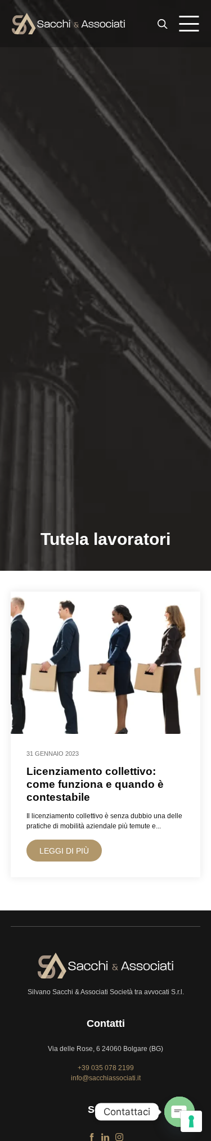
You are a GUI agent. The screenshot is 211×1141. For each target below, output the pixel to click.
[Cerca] (163, 24)
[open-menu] (189, 23)
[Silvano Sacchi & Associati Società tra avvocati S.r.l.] (68, 23)
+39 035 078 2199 (106, 1068)
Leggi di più (64, 850)
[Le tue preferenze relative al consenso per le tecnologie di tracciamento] (191, 1121)
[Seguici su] (92, 1134)
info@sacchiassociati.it (106, 1078)
